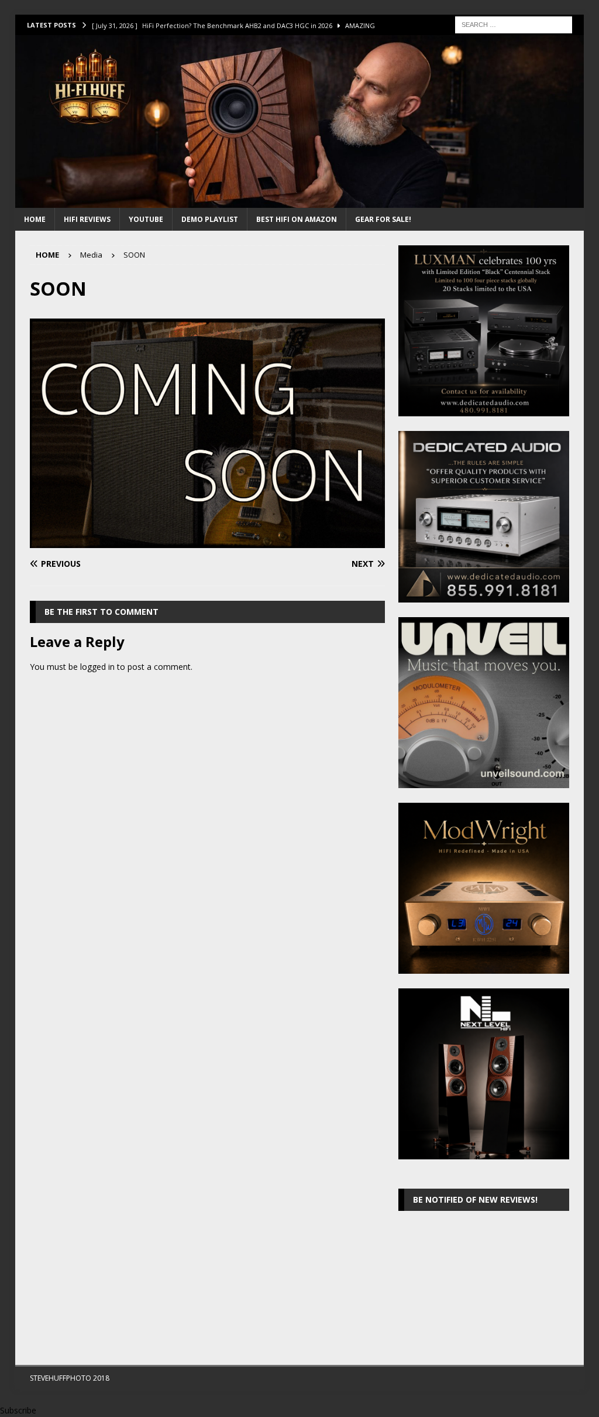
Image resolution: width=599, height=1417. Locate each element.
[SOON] (207, 540)
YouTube (146, 219)
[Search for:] (513, 23)
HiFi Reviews (87, 219)
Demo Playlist (209, 219)
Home (35, 219)
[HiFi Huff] (299, 201)
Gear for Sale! (383, 219)
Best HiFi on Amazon (296, 219)
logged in (97, 666)
